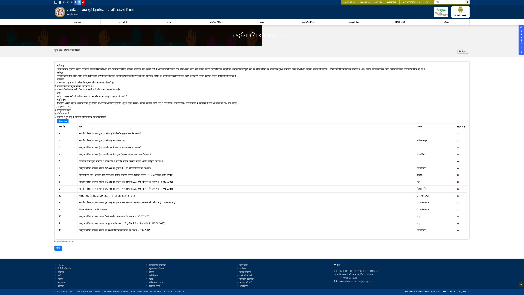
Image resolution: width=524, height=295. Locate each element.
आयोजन (242, 269)
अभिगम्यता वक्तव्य (156, 282)
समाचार (261, 22)
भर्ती (59, 276)
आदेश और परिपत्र (308, 22)
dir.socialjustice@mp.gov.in (358, 281)
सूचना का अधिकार (156, 269)
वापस (58, 248)
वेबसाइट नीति (154, 286)
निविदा (60, 279)
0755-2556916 (350, 278)
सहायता (61, 286)
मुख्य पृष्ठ (77, 22)
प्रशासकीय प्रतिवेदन (157, 265)
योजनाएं (61, 272)
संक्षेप (151, 279)
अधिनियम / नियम (216, 22)
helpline (400, 22)
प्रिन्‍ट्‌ (463, 52)
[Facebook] (75, 2)
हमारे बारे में (123, 22)
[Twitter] (79, 2)
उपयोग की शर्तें (245, 282)
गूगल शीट (243, 265)
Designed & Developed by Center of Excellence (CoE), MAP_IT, (437, 292)
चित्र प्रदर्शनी (245, 272)
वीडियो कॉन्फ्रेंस (64, 269)
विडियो (151, 272)
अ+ (71, 2)
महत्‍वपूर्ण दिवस (354, 22)
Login (428, 2)
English (393, 2)
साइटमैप (61, 282)
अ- (64, 2)
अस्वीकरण (243, 286)
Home (61, 265)
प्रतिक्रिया (153, 276)
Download (63, 121)
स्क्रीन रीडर (379, 2)
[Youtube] (83, 2)
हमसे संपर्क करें (245, 276)
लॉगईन (446, 22)
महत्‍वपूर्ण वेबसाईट (246, 279)
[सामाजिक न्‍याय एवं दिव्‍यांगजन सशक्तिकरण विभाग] (59, 12)
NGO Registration (411, 2)
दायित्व (169, 22)
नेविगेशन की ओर (365, 2)
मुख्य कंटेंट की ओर (349, 2)
